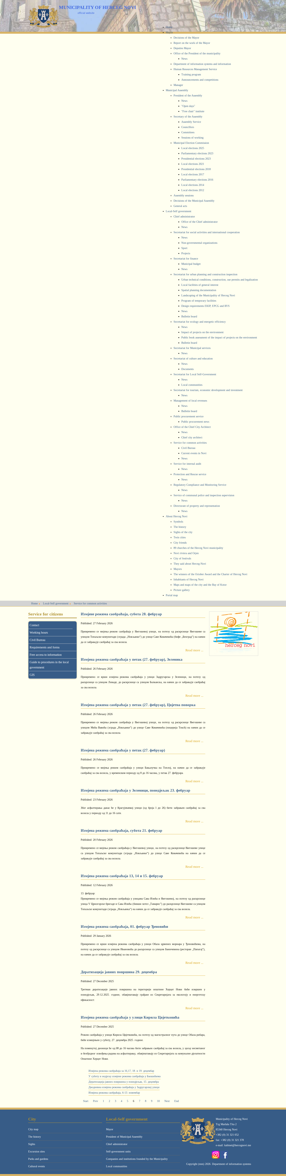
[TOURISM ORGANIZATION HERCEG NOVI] (233, 633)
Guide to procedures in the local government (49, 664)
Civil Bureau (37, 640)
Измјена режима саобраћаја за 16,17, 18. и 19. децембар (121, 1070)
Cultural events (36, 1166)
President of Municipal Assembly (124, 1136)
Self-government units (118, 1151)
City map (33, 1129)
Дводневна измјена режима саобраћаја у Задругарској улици (124, 1087)
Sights (31, 1144)
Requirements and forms (45, 647)
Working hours (39, 632)
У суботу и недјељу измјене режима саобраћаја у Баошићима (125, 1076)
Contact (34, 625)
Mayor (109, 1129)
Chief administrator (116, 1144)
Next (167, 1101)
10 (158, 1101)
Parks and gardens (38, 1158)
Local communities (116, 1166)
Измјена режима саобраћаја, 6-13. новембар (114, 1092)
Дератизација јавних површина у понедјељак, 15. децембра (124, 1081)
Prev (95, 1101)
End (176, 1101)
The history (34, 1136)
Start (85, 1101)
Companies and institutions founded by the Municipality (137, 1158)
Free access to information (46, 654)
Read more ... (194, 650)
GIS (32, 674)
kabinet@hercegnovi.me (237, 1145)
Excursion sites (36, 1151)
